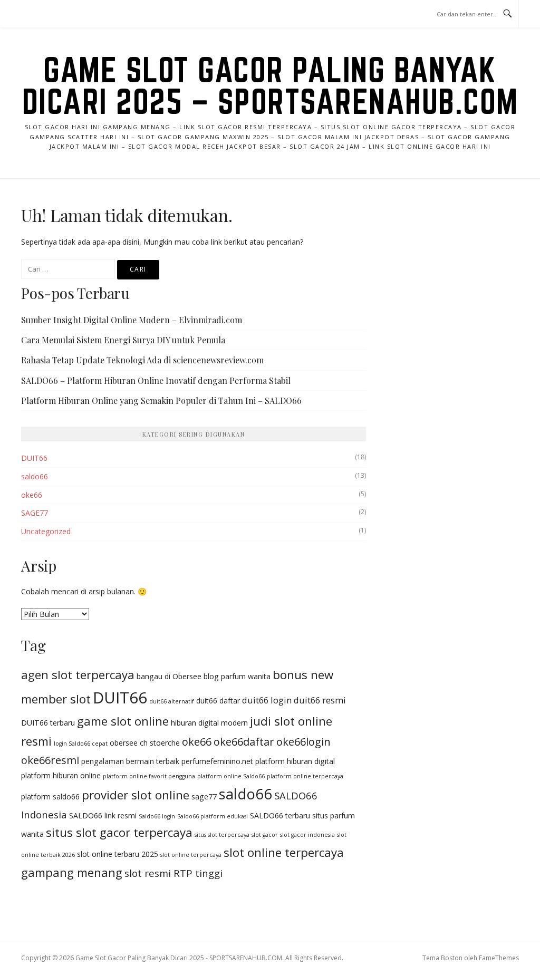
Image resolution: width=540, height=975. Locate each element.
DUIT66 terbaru (48, 723)
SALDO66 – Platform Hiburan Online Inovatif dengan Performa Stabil (156, 380)
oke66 (31, 495)
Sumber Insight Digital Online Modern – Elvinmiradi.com (131, 319)
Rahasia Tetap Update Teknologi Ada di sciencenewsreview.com (142, 359)
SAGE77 (34, 513)
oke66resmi (50, 760)
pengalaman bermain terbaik (130, 761)
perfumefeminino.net (217, 761)
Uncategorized (46, 531)
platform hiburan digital (295, 761)
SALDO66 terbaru (280, 815)
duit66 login (267, 700)
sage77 (204, 796)
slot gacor (265, 834)
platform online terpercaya (305, 776)
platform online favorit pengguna (149, 776)
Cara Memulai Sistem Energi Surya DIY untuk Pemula (123, 339)
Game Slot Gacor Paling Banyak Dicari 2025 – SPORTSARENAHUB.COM (270, 85)
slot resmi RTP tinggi (173, 873)
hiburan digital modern (209, 723)
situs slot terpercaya (222, 834)
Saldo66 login (157, 816)
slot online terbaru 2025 (117, 854)
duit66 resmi (320, 700)
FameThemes (499, 957)
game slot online (123, 721)
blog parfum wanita (237, 676)
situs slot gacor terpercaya (119, 832)
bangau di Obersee (169, 676)
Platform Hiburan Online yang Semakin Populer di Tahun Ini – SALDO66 (161, 400)
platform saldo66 (50, 796)
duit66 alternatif (171, 701)
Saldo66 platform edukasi (212, 816)
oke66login (303, 742)
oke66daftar (244, 742)
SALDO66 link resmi (103, 815)
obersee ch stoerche (145, 743)
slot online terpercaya (190, 854)
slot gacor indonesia (307, 834)
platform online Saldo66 (231, 776)
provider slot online (135, 795)
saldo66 (34, 476)
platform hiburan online (61, 775)
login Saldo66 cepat (81, 743)
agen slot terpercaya (77, 675)
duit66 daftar (218, 701)
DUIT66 (34, 458)
